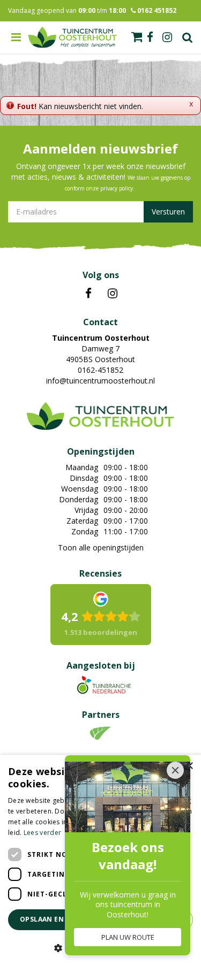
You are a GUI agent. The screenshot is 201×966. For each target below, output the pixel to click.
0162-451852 (100, 370)
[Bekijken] (136, 37)
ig (167, 37)
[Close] (175, 770)
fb (150, 37)
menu (16, 37)
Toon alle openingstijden (101, 547)
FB (88, 294)
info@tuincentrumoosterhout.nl (100, 380)
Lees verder (42, 832)
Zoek (188, 37)
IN (113, 294)
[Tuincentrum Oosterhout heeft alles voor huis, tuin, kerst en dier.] (72, 37)
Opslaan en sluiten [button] (57, 919)
